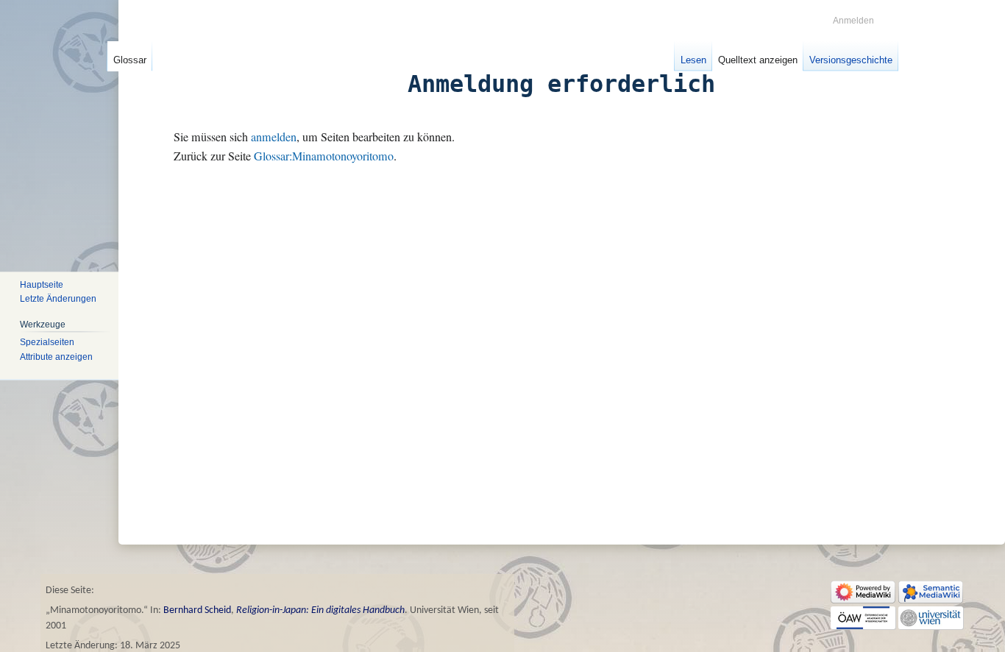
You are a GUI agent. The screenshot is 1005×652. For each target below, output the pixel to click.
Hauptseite (41, 285)
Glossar (129, 59)
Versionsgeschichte (850, 59)
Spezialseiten (47, 342)
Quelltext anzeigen (758, 59)
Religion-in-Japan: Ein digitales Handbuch (320, 610)
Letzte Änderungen (58, 299)
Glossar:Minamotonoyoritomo (324, 156)
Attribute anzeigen (56, 357)
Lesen (693, 59)
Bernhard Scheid (197, 610)
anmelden (273, 137)
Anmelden (853, 20)
